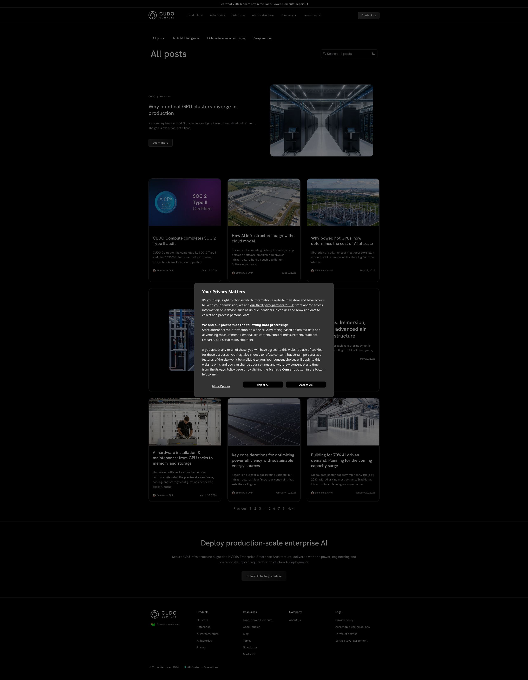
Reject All (263, 384)
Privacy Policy (225, 369)
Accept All (306, 384)
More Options (221, 386)
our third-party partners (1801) (272, 305)
